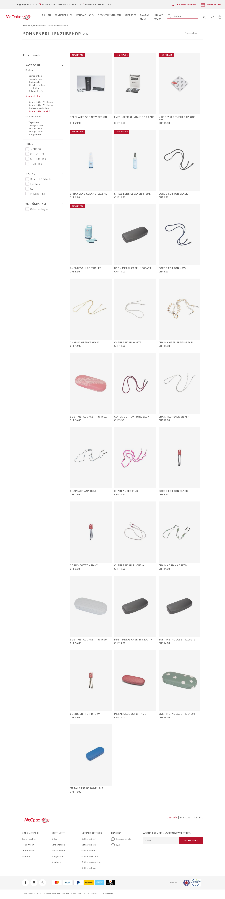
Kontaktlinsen (33, 116)
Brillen (29, 70)
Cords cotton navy (173, 268)
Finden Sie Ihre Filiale (97, 4)
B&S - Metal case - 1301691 (177, 714)
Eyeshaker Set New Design (88, 117)
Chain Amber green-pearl (176, 342)
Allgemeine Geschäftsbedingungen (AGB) (61, 893)
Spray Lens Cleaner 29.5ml (88, 194)
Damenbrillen (35, 75)
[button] (204, 17)
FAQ (118, 845)
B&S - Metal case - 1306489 (132, 268)
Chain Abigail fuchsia (129, 565)
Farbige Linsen (35, 131)
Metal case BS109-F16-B (130, 714)
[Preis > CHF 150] (27, 163)
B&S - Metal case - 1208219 (177, 639)
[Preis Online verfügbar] (27, 209)
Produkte (27, 25)
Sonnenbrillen (40, 25)
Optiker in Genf (88, 839)
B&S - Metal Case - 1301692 (88, 417)
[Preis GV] (27, 189)
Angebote (56, 862)
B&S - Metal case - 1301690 (88, 639)
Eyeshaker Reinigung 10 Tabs (134, 117)
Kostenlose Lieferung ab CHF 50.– (60, 4)
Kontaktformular (124, 839)
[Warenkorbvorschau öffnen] (220, 17)
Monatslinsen (35, 128)
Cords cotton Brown (85, 714)
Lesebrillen (33, 88)
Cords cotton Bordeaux (131, 417)
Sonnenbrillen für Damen (41, 102)
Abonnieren (191, 840)
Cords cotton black (173, 194)
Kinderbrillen (34, 82)
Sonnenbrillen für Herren (40, 105)
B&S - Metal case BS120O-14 (133, 639)
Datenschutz (94, 893)
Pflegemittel (34, 134)
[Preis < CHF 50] (27, 149)
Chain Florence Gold (84, 342)
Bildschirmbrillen (36, 85)
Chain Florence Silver (174, 417)
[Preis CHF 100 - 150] (27, 159)
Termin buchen (29, 839)
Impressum (29, 893)
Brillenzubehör (35, 91)
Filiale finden (28, 844)
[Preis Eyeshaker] (27, 184)
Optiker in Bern (88, 844)
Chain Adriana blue (83, 491)
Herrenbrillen (35, 79)
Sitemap (109, 893)
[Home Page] (18, 16)
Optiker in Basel (88, 868)
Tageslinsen (34, 122)
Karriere (26, 856)
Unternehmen (28, 850)
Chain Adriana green (173, 565)
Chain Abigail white (127, 342)
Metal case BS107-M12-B (86, 788)
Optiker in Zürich (89, 850)
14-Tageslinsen (35, 125)
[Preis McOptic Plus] (27, 193)
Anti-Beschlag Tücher (85, 268)
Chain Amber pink (126, 491)
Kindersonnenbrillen (38, 108)
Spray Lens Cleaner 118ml (132, 194)
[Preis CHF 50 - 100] (27, 154)
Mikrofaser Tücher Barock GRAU (177, 118)
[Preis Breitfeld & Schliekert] (27, 179)
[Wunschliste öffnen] (212, 17)
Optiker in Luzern (89, 856)
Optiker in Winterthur (91, 862)
